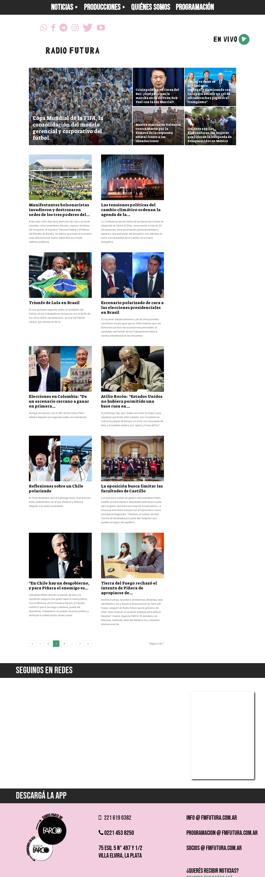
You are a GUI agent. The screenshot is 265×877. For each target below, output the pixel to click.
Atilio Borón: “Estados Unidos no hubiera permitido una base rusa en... (131, 401)
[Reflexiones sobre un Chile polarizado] (60, 458)
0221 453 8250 (118, 833)
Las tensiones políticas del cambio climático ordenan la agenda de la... (131, 209)
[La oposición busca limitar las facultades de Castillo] (132, 458)
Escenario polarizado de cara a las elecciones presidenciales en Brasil (132, 307)
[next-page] (88, 643)
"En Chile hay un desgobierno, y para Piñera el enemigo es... (59, 585)
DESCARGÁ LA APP (41, 795)
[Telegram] (63, 28)
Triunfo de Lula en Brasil (54, 302)
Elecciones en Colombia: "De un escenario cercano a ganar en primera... (59, 401)
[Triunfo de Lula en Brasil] (60, 275)
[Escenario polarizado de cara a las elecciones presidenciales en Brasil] (132, 275)
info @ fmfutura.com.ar (211, 818)
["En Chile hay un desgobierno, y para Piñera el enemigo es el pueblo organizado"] (60, 555)
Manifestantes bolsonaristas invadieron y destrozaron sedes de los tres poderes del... (59, 209)
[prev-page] (32, 643)
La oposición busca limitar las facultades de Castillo (132, 488)
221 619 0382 (116, 818)
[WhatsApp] (43, 28)
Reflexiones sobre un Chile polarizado (56, 488)
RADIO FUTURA (72, 51)
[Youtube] (101, 28)
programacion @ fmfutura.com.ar (222, 833)
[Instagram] (75, 28)
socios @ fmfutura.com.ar (214, 848)
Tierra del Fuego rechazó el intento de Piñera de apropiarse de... (129, 588)
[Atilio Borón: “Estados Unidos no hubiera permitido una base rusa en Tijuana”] (132, 369)
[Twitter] (88, 28)
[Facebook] (53, 28)
